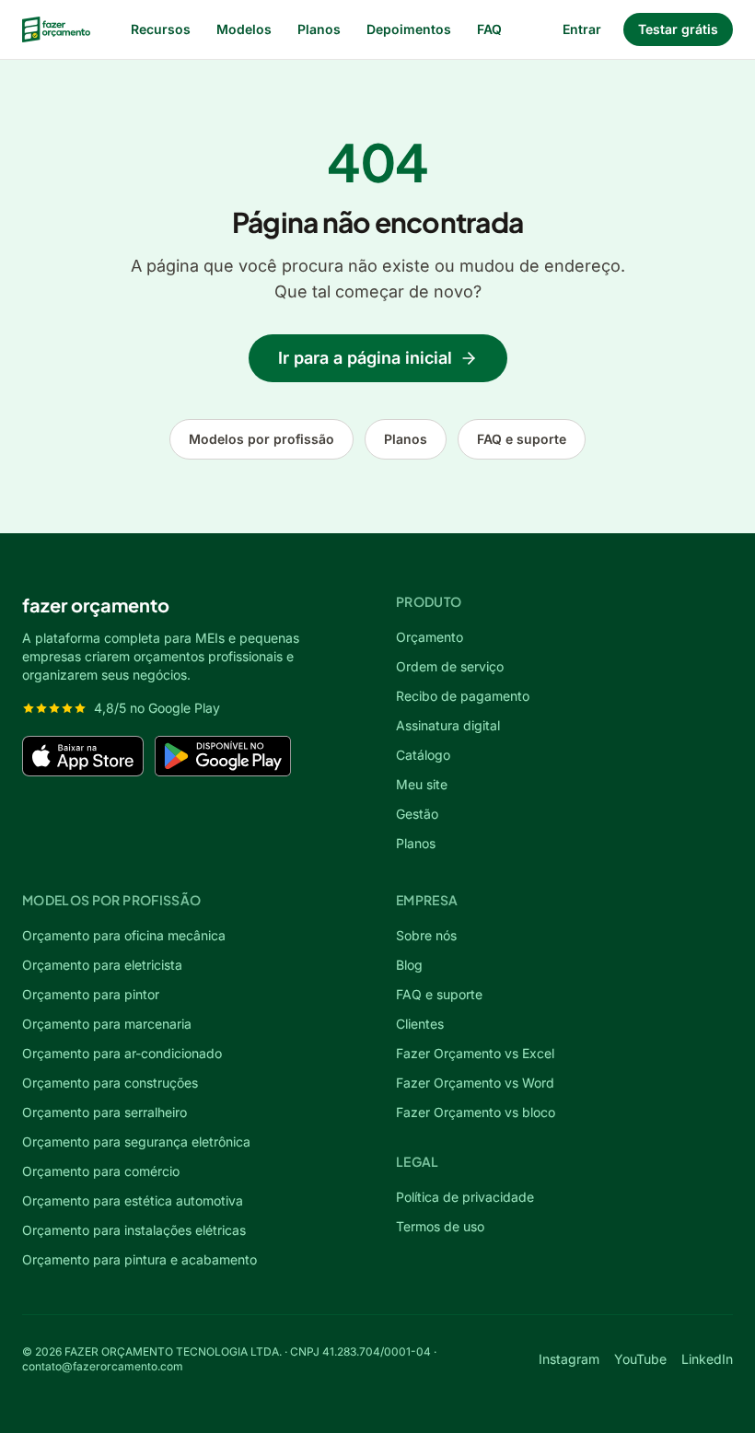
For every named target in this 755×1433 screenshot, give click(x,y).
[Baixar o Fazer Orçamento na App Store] (83, 756)
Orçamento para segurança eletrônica (136, 1141)
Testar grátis (678, 29)
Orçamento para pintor (90, 994)
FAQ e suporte (521, 439)
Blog (409, 965)
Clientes (420, 1023)
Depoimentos (408, 29)
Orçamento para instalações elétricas (134, 1230)
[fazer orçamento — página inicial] (56, 29)
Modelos (244, 29)
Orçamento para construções (110, 1082)
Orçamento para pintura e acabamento (139, 1259)
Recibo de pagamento (462, 696)
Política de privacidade (465, 1197)
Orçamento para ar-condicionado (122, 1053)
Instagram (569, 1359)
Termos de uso (440, 1226)
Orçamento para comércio (101, 1171)
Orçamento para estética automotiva (132, 1200)
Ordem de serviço (450, 666)
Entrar (582, 29)
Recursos (161, 29)
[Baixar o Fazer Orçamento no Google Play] (223, 756)
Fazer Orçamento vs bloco (475, 1112)
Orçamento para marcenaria (107, 1023)
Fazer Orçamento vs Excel (475, 1053)
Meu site (421, 784)
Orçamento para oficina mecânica (124, 935)
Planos (319, 29)
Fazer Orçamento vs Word (475, 1082)
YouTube (640, 1359)
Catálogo (423, 755)
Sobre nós (426, 935)
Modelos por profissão (261, 439)
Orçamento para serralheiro (104, 1112)
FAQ (489, 29)
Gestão (417, 813)
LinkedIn (707, 1359)
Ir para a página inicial (365, 357)
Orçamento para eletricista (102, 965)
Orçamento (429, 637)
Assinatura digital (448, 725)
